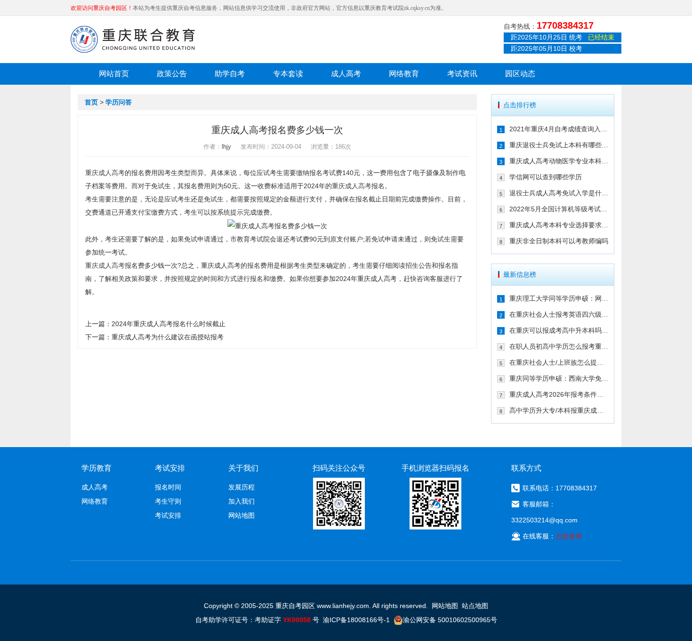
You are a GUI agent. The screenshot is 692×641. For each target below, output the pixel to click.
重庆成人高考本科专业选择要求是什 (559, 225)
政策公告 (172, 74)
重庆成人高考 (105, 172)
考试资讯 (462, 74)
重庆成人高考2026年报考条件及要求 (559, 394)
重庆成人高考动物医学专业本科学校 (559, 161)
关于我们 (243, 468)
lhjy (226, 146)
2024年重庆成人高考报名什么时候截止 (168, 324)
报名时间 (168, 487)
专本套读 (288, 74)
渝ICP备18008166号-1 (356, 620)
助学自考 (230, 74)
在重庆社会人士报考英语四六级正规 (559, 314)
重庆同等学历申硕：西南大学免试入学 (559, 378)
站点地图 (475, 605)
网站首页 (114, 74)
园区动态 (520, 74)
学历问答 (118, 102)
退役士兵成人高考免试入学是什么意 (559, 193)
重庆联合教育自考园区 (133, 39)
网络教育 (404, 74)
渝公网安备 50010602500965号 (450, 620)
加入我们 (241, 501)
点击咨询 (568, 536)
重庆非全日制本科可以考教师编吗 (558, 241)
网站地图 (241, 515)
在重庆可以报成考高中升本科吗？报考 (559, 330)
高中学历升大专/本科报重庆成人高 (559, 410)
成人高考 (346, 74)
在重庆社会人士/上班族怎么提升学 (559, 362)
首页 (91, 102)
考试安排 (168, 515)
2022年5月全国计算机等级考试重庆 (559, 209)
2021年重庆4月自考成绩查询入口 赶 (559, 129)
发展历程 (241, 487)
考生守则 (168, 501)
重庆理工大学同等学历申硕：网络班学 (559, 298)
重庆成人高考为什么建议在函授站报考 (168, 337)
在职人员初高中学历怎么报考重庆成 (559, 346)
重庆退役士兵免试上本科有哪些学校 (559, 145)
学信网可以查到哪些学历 (545, 177)
